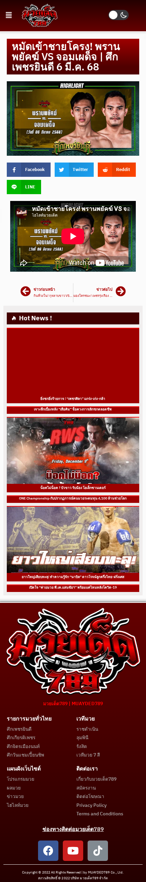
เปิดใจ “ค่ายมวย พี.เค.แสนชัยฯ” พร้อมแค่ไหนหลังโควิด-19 (73, 587)
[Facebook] (48, 851)
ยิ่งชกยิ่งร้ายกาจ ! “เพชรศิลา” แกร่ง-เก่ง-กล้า (73, 399)
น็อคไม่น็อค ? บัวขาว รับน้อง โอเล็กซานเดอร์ (73, 488)
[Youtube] (73, 851)
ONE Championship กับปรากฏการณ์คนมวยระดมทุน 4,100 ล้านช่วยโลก (73, 498)
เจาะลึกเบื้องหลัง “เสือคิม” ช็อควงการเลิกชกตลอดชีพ (73, 409)
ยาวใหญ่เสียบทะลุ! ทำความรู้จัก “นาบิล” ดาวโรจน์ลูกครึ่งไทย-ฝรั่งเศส (73, 577)
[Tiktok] (98, 851)
